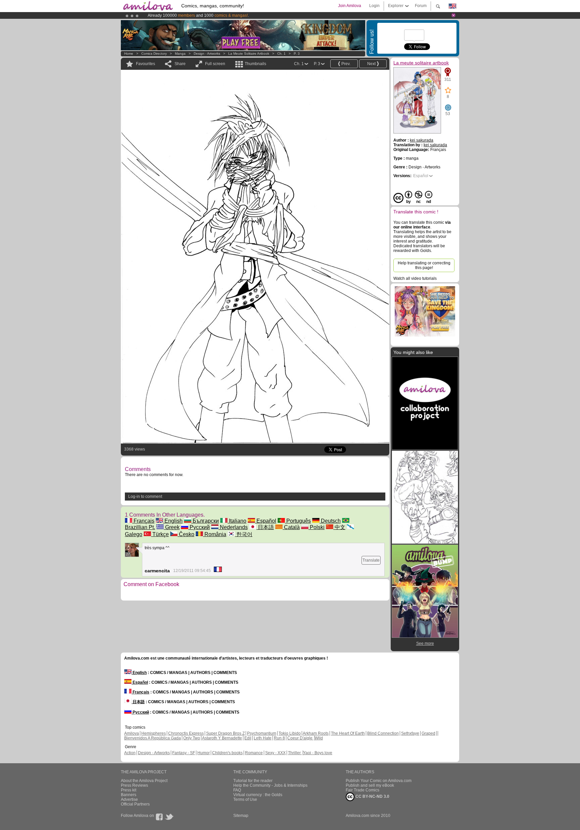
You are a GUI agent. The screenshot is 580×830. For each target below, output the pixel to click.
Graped (428, 733)
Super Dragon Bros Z (225, 733)
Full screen (215, 63)
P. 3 (297, 53)
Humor (203, 752)
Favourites (145, 63)
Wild (319, 738)
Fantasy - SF (183, 752)
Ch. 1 (281, 53)
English (173, 521)
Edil (247, 738)
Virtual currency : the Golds (257, 794)
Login (374, 5)
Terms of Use (245, 799)
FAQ (237, 790)
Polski (316, 527)
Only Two (191, 738)
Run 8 (279, 738)
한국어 (243, 534)
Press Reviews (134, 785)
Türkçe (160, 534)
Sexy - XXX (275, 752)
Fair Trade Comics (362, 790)
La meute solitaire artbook (249, 53)
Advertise (129, 799)
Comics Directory (154, 53)
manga (180, 53)
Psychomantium (261, 733)
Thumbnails (255, 63)
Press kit (128, 790)
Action (130, 752)
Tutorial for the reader (253, 780)
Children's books (227, 752)
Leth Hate (263, 738)
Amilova (131, 733)
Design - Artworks (207, 53)
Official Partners (135, 804)
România (214, 534)
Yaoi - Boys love (317, 752)
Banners (128, 794)
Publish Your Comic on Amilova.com (379, 780)
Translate (371, 560)
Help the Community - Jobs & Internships (270, 785)
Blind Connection (383, 733)
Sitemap (240, 815)
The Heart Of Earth (348, 733)
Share (180, 63)
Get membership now (259, 15)
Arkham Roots (316, 733)
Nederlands (233, 527)
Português (298, 521)
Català (291, 527)
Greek (172, 527)
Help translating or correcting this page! (424, 265)
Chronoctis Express (186, 733)
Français (143, 521)
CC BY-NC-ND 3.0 (371, 796)
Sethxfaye (410, 733)
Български (205, 521)
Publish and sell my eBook (370, 785)
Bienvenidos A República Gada (152, 738)
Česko (186, 534)
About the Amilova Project (144, 780)
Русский (199, 527)
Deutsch (330, 521)
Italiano (237, 521)
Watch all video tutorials (415, 278)
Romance (254, 752)
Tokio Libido (290, 733)
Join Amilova (349, 5)
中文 (339, 527)
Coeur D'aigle (300, 738)
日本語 (265, 527)
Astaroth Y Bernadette (222, 738)
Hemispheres (153, 733)
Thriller (295, 752)
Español (265, 521)
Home (128, 53)
